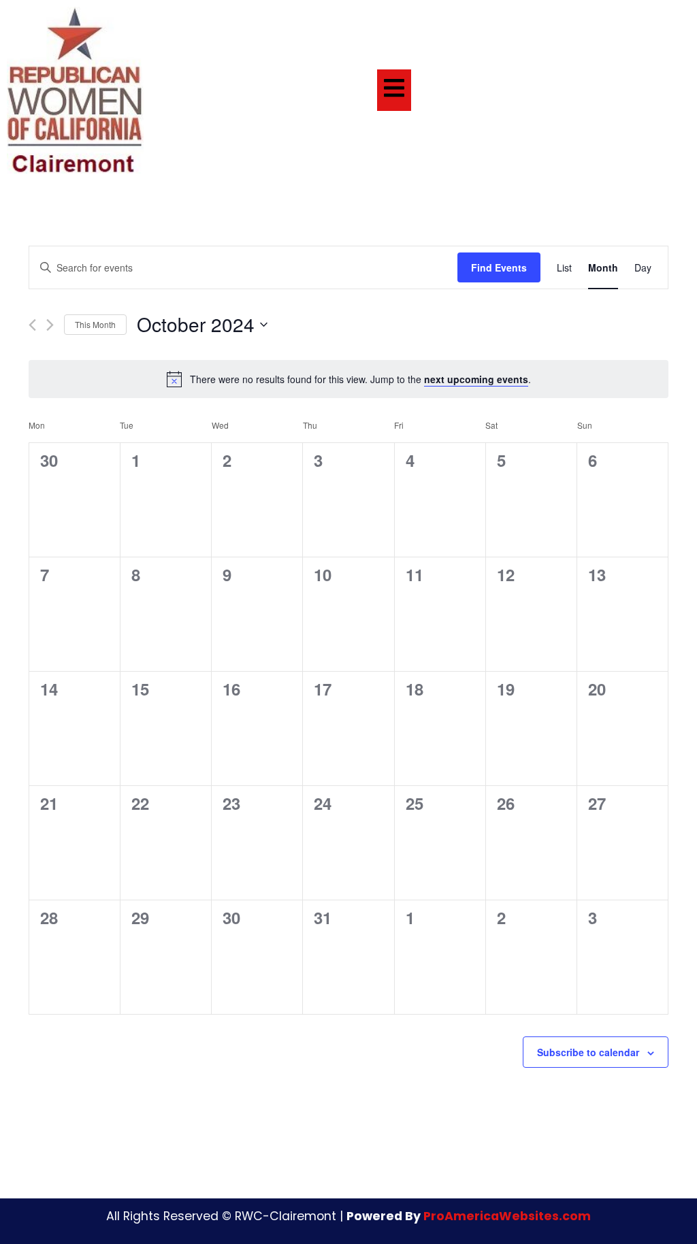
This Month (95, 324)
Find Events (499, 267)
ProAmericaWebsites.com (507, 1216)
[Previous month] (32, 324)
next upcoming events (476, 379)
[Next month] (50, 324)
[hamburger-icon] (394, 90)
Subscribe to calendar (588, 1052)
